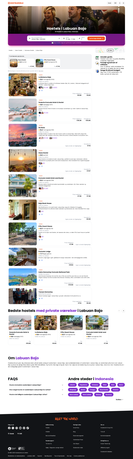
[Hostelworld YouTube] (20, 428)
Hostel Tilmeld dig (105, 443)
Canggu (92, 389)
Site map (69, 456)
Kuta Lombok (74, 394)
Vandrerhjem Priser (78, 439)
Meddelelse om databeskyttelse (16, 456)
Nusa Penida (104, 389)
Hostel (40, 74)
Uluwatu (115, 389)
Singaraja (73, 389)
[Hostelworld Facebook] (9, 428)
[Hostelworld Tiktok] (27, 428)
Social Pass (76, 427)
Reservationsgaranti (78, 435)
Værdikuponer (48, 456)
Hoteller (48, 431)
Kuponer (40, 456)
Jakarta (72, 385)
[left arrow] (119, 310)
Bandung (109, 394)
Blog (74, 431)
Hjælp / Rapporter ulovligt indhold (54, 447)
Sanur (121, 385)
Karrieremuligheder (106, 435)
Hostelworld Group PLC (107, 427)
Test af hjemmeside (59, 456)
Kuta (112, 385)
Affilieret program (105, 447)
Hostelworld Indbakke (106, 451)
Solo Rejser (76, 443)
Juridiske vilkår (31, 456)
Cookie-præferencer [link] (79, 456)
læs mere (41, 70)
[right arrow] (123, 310)
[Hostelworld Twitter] (13, 428)
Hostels (48, 427)
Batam (83, 389)
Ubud (104, 385)
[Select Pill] (119, 3)
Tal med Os (49, 443)
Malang (98, 394)
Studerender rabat (78, 447)
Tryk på (103, 431)
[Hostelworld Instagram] (16, 428)
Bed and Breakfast (50, 435)
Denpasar (95, 385)
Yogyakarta (83, 385)
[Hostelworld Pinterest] (24, 428)
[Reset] (59, 38)
